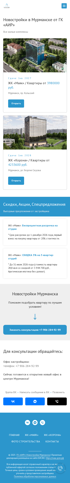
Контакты (52, 441)
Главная (14, 435)
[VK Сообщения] (35, 422)
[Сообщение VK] (35, 401)
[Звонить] (42, 422)
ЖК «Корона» (52, 435)
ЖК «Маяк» (31, 435)
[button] (35, 330)
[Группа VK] (13, 401)
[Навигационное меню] (64, 5)
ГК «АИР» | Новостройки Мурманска (33, 455)
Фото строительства (25, 441)
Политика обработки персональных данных (35, 476)
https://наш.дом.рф (55, 458)
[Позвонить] (57, 401)
